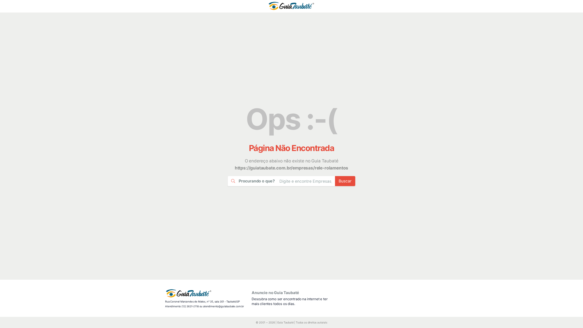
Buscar (345, 181)
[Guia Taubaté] (291, 6)
